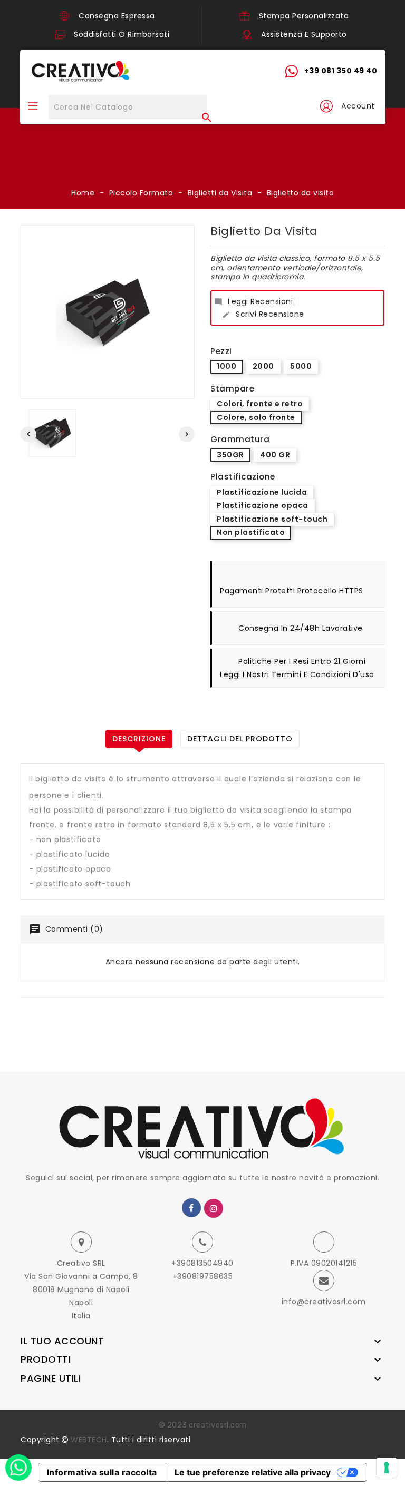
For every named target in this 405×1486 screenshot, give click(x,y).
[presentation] (28, 434)
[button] (325, 105)
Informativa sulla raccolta (102, 1472)
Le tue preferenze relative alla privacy (253, 1472)
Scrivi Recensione (263, 314)
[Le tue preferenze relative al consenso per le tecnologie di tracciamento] (387, 1468)
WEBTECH (89, 1439)
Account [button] (358, 106)
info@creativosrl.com (324, 1301)
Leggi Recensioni (253, 301)
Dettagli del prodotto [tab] (240, 739)
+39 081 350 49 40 (341, 70)
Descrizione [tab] (139, 739)
